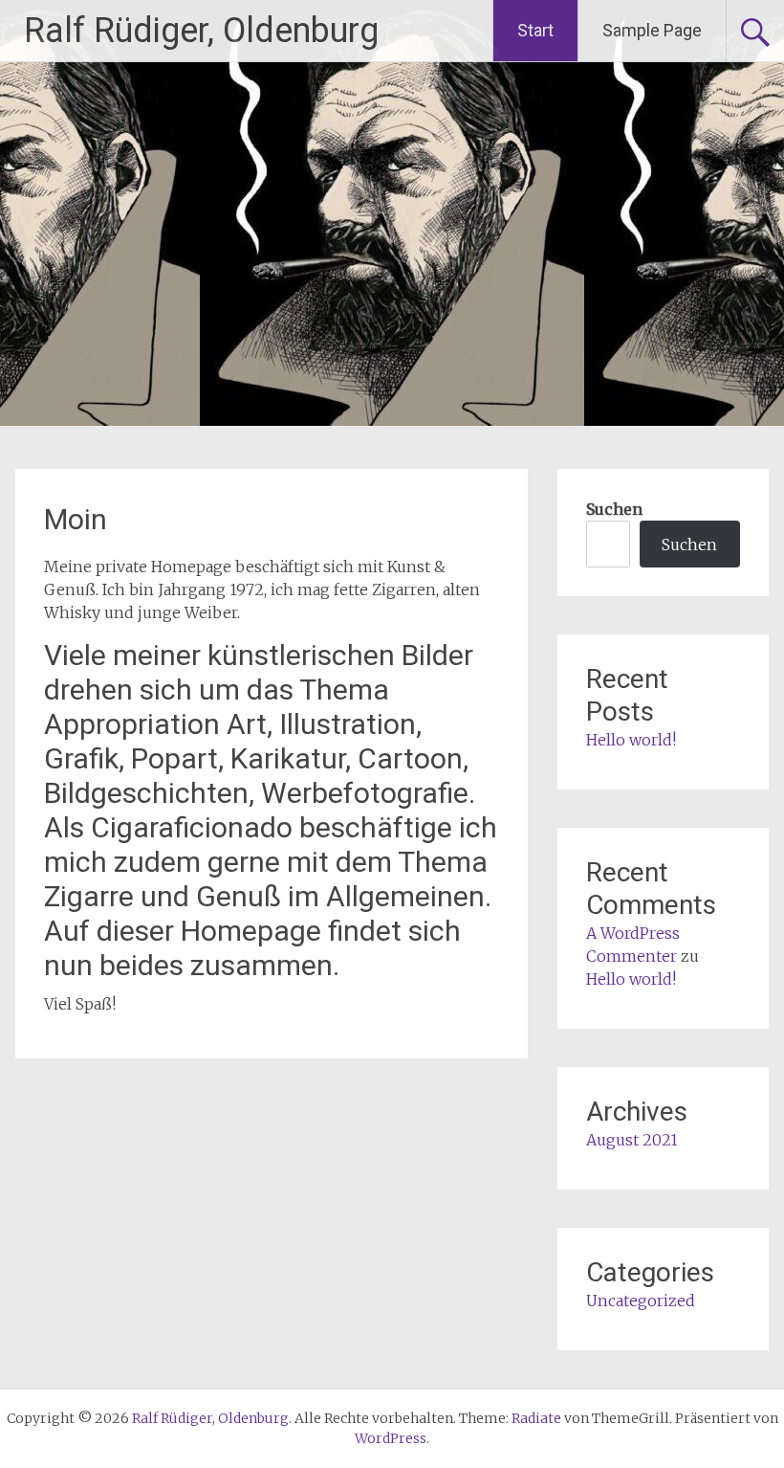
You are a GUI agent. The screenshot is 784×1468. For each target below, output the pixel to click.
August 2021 (632, 1139)
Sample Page (652, 30)
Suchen (614, 509)
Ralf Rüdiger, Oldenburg (201, 31)
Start (535, 30)
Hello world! (631, 739)
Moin (75, 519)
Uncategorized (640, 1300)
